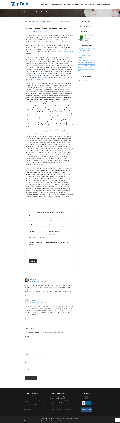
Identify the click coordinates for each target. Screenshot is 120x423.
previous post (42, 77)
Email (31, 225)
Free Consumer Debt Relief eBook (89, 38)
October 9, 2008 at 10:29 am (38, 302)
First (30, 220)
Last (51, 220)
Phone (51, 225)
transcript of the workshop (65, 51)
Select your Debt (55, 231)
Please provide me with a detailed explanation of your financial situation (48, 243)
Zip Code (32, 231)
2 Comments (48, 32)
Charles (32, 279)
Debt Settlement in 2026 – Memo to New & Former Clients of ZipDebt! (86, 50)
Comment (28, 336)
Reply (26, 295)
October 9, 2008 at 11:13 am (38, 281)
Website (27, 369)
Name (31, 216)
